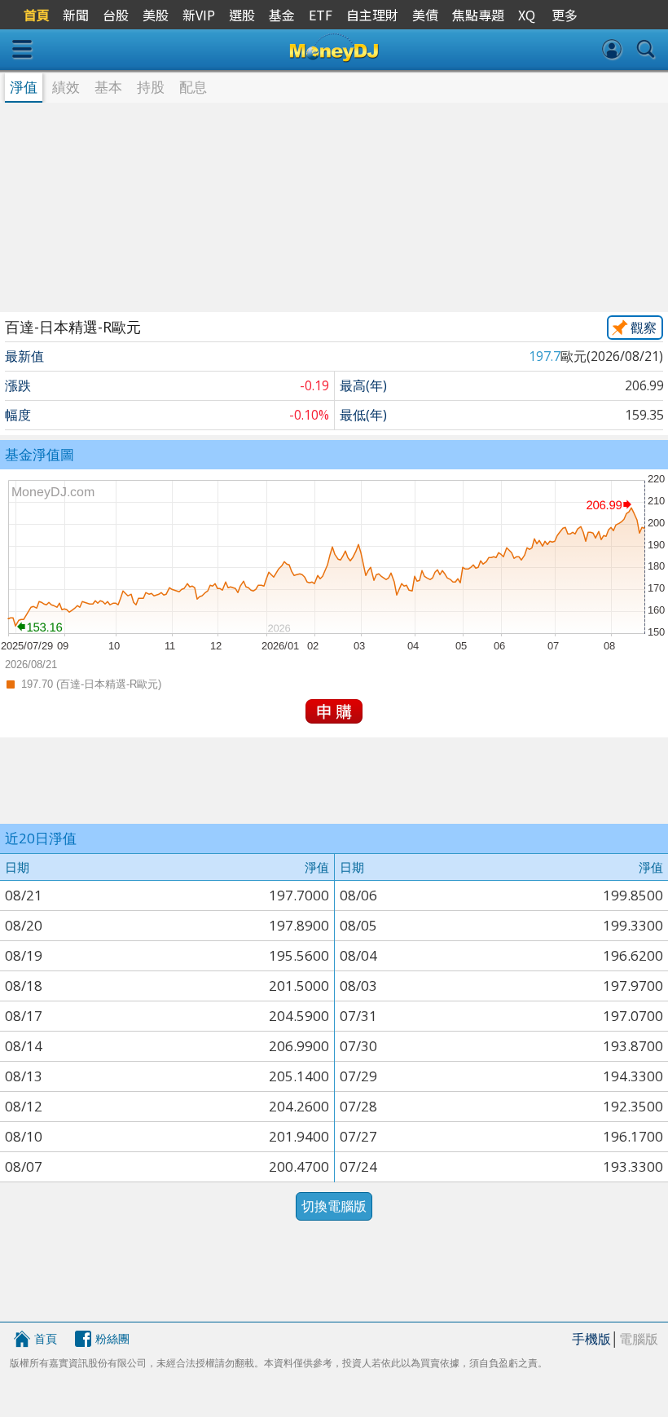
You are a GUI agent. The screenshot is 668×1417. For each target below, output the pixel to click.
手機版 (591, 1339)
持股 (151, 86)
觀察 (644, 328)
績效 (66, 86)
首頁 (45, 1338)
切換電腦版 (334, 1206)
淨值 (23, 86)
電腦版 (638, 1339)
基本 (108, 86)
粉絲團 (112, 1338)
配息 (193, 86)
